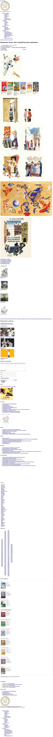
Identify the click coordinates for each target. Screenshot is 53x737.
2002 (11, 546)
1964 (8, 543)
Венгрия (2, 492)
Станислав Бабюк (12, 687)
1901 (5, 532)
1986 (8, 563)
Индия (2, 497)
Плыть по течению (5, 438)
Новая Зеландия (4, 509)
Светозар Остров (17, 686)
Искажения (9, 669)
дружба (22, 318)
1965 (8, 544)
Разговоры (4, 20)
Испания (2, 500)
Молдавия (3, 507)
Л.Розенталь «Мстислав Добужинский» (9, 458)
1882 (2, 552)
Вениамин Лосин (9, 46)
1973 (8, 551)
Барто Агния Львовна (10, 92)
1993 (8, 570)
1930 (5, 557)
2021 (1, 386)
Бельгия (2, 488)
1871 (2, 545)
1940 (5, 566)
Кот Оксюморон (5, 45)
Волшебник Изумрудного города (6, 619)
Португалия (3, 511)
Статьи (6, 23)
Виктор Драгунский (6, 47)
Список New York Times (9, 35)
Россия (4, 48)
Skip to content (2, 0)
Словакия (2, 515)
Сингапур (3, 514)
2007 (11, 550)
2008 (11, 551)
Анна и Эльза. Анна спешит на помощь (35, 92)
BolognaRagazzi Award (8, 735)
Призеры (4, 30)
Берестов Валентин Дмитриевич (22, 93)
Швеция (2, 523)
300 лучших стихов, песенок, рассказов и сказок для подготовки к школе (3, 93)
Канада (2, 503)
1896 (2, 563)
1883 (2, 553)
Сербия (2, 513)
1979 (8, 557)
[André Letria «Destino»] (7, 357)
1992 (8, 569)
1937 (5, 563)
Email (1, 374)
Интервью (6, 22)
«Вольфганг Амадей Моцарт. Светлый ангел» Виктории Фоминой (14, 430)
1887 (2, 556)
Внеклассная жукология (4, 647)
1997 (8, 573)
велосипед (4, 318)
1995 (8, 572)
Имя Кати (2, 666)
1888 (2, 557)
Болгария (2, 489)
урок (46, 318)
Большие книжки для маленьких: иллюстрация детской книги (13, 460)
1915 (5, 543)
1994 (8, 571)
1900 (5, 531)
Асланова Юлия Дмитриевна (8, 652)
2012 (11, 555)
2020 (4, 386)
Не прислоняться (8, 584)
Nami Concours (7, 36)
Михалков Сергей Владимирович (9, 93)
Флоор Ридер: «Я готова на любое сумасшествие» (11, 429)
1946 (5, 572)
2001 (11, 545)
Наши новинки (7, 18)
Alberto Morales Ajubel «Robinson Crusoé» (9, 407)
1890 (2, 559)
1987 (8, 564)
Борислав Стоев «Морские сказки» (16, 684)
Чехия (2, 520)
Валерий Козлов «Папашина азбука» (8, 433)
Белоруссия (3, 487)
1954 (8, 534)
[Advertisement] (26, 474)
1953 (8, 533)
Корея (2, 504)
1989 (8, 566)
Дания (2, 496)
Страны (6, 16)
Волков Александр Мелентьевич (8, 624)
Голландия (3, 494)
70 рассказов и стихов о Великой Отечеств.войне (16, 92)
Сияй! (2, 581)
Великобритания (4, 491)
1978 (8, 556)
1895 (2, 562)
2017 (10, 386)
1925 (5, 552)
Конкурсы (6, 27)
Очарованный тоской (6, 442)
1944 (5, 570)
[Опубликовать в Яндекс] (5, 263)
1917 (5, 545)
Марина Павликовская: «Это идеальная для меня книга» (12, 449)
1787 (2, 540)
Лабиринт (7, 640)
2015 (15, 386)
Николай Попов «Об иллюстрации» (8, 462)
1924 (5, 551)
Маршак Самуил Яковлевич (9, 94)
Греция (2, 495)
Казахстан (3, 502)
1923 (5, 550)
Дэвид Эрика (34, 93)
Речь (6, 50)
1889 (2, 558)
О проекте (3, 382)
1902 (5, 533)
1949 (5, 574)
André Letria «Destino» (4, 358)
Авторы (6, 712)
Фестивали (6, 29)
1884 (2, 554)
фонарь (48, 318)
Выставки (6, 724)
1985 (8, 562)
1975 (8, 553)
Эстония (2, 524)
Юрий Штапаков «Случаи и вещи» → (7, 324)
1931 (5, 558)
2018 (8, 386)
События (4, 723)
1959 (8, 538)
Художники (7, 711)
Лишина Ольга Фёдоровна (8, 585)
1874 (2, 547)
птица (42, 318)
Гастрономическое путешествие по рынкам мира (11, 411)
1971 (8, 549)
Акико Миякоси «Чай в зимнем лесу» (9, 410)
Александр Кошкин (11, 683)
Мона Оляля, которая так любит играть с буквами (11, 452)
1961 (8, 540)
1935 (5, 561)
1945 (5, 571)
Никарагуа (3, 508)
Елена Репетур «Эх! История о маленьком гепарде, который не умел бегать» (16, 409)
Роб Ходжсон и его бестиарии (7, 450)
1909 (5, 537)
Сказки (6, 17)
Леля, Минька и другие (4, 638)
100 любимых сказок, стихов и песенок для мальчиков (22, 91)
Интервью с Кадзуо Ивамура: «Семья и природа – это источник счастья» (15, 453)
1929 (5, 556)
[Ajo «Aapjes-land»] (7, 346)
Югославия (3, 525)
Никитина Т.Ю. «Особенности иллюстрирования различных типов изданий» (16, 463)
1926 (5, 553)
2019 (6, 49)
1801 (2, 541)
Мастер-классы (7, 28)
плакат (37, 318)
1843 (2, 542)
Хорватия (2, 519)
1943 (5, 569)
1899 (2, 566)
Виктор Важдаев (12, 685)
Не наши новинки (8, 19)
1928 (5, 555)
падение (34, 318)
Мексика (2, 506)
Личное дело (7, 25)
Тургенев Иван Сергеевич (8, 595)
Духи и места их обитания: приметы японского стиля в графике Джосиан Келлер (16, 440)
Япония (2, 526)
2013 (11, 556)
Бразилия (2, 490)
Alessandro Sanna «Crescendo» (7, 406)
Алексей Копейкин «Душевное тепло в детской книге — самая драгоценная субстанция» (18, 461)
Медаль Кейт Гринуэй (8, 33)
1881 (2, 551)
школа (51, 318)
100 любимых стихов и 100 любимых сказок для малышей (10, 91)
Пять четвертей (8, 649)
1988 (8, 565)
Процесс (6, 21)
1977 (8, 555)
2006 (11, 549)
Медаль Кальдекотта (8, 32)
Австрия (2, 485)
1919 (5, 547)
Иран (2, 498)
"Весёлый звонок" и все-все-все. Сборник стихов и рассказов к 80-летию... (29, 91)
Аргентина (3, 486)
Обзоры (6, 24)
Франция (2, 518)
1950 (8, 530)
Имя (1, 372)
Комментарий (3, 370)
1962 (8, 541)
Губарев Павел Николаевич (8, 670)
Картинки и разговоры (4, 676)
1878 (2, 548)
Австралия (3, 484)
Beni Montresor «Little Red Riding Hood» (7, 336)
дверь (20, 318)
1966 (8, 545)
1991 (8, 568)
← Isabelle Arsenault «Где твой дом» (6, 323)
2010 (11, 553)
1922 (5, 549)
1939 (5, 565)
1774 (2, 539)
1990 (8, 567)
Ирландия (3, 499)
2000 (11, 544)
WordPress (9, 707)
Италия (2, 501)
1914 (5, 542)
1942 (5, 568)
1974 (8, 552)
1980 (8, 558)
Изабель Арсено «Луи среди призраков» (9, 431)
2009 (11, 552)
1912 (5, 540)
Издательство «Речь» (27, 318)
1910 (5, 538)
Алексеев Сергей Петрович (16, 93)
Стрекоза (7, 592)
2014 (11, 557)
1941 (5, 567)
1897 (2, 564)
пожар (40, 318)
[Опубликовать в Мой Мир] (5, 261)
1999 (8, 575)
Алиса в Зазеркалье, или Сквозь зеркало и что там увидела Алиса (6, 609)
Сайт (1, 376)
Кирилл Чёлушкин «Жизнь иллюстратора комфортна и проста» (13, 457)
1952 (8, 532)
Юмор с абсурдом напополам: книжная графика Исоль (12, 439)
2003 (11, 547)
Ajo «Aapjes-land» (3, 347)
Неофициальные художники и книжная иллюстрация (11, 441)
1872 (2, 546)
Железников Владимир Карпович (8, 662)
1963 (8, 542)
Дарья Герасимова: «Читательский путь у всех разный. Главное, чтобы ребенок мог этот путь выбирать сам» (21, 451)
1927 (5, 554)
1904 (5, 534)
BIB (5, 37)
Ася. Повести (3, 590)
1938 (5, 564)
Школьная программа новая (8, 593)
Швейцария (3, 522)
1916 (5, 544)
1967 (8, 546)
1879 (2, 549)
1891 (2, 560)
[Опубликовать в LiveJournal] (5, 260)
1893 (2, 561)
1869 (2, 544)
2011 (11, 554)
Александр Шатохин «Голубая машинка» (9, 448)
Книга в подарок (8, 603)
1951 (8, 531)
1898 (2, 565)
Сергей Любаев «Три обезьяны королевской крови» (11, 412)
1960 (8, 539)
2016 (12, 386)
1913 (5, 541)
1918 (5, 546)
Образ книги (7, 31)
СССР (2, 516)
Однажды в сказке (5, 443)
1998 (8, 574)
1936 (5, 562)
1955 (8, 535)
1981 (8, 559)
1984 (8, 561)
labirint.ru (24, 49)
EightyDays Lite (16, 707)
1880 (2, 550)
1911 (5, 539)
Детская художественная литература (8, 613)
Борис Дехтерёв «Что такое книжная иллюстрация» (11, 464)
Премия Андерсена (8, 34)
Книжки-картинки (5, 13)
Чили (2, 521)
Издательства (7, 15)
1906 (5, 535)
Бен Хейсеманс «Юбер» (6, 408)
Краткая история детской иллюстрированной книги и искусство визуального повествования (18, 465)
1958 (8, 537)
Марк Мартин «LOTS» (6, 432)
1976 (8, 554)
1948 (5, 573)
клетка (32, 318)
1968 (8, 547)
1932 (5, 559)
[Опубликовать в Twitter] (4, 262)
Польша (2, 510)
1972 (8, 550)
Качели (7, 621)
